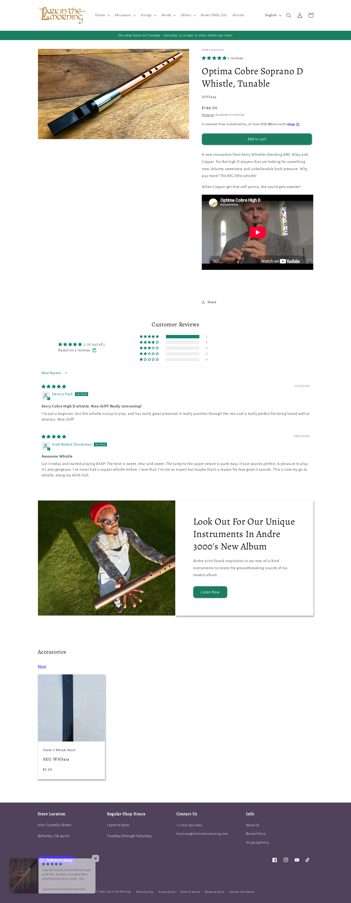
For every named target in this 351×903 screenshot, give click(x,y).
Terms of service (190, 892)
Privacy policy (166, 892)
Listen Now (210, 592)
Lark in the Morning (118, 891)
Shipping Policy (257, 842)
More (42, 666)
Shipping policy (214, 892)
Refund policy (145, 892)
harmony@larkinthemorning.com (202, 833)
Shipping (208, 114)
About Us (252, 825)
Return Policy (256, 833)
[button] (102, 15)
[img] (54, 387)
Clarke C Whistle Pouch (59, 750)
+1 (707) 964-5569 (189, 825)
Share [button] (211, 302)
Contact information (242, 892)
